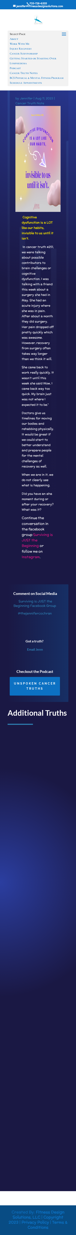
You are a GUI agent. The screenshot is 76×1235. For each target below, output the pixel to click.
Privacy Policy (35, 1222)
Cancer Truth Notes (24, 73)
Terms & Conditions (47, 1225)
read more (19, 866)
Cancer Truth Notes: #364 (30, 952)
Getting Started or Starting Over (33, 58)
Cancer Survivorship (24, 53)
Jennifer (26, 98)
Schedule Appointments (26, 83)
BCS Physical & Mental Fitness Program (37, 78)
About (14, 39)
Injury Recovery (21, 48)
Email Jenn (35, 649)
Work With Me (20, 44)
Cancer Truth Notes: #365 (30, 805)
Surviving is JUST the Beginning (37, 540)
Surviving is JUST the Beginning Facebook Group (35, 603)
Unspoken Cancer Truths (35, 686)
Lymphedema (18, 63)
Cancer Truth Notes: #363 (30, 1098)
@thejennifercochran (35, 613)
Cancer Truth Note (29, 103)
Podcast (15, 68)
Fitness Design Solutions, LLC (38, 1214)
